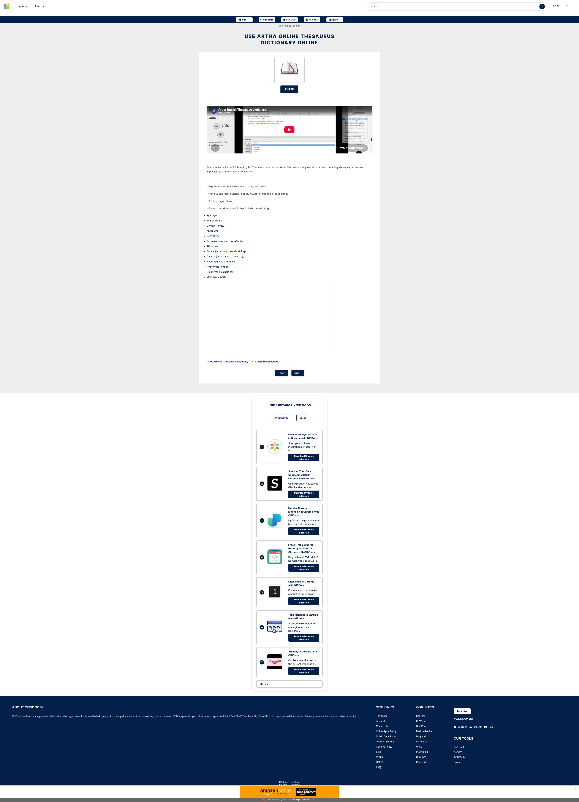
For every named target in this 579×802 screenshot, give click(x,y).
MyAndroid (422, 752)
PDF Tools (459, 757)
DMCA (379, 762)
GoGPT (458, 752)
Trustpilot (462, 711)
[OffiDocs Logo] (7, 6)
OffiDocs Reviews (283, 783)
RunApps (421, 757)
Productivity (281, 418)
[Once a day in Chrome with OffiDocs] (275, 598)
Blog (378, 752)
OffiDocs (420, 716)
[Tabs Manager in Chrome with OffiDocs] (275, 633)
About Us (381, 721)
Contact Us (382, 726)
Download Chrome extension (304, 457)
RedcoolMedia (424, 731)
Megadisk (421, 736)
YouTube (462, 727)
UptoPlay (421, 726)
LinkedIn (477, 727)
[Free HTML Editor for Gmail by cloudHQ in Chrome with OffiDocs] (275, 563)
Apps (21, 6)
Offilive (457, 762)
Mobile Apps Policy (386, 736)
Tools (38, 6)
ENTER (289, 89)
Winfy (419, 746)
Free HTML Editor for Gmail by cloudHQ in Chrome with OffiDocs (301, 548)
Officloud (421, 762)
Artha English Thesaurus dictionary (227, 361)
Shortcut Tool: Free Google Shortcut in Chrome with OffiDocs (301, 475)
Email (491, 727)
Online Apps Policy (386, 731)
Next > (297, 373)
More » (264, 683)
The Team (381, 716)
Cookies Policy (384, 746)
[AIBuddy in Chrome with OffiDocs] (275, 668)
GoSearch (459, 747)
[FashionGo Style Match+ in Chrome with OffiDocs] (275, 453)
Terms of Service (385, 741)
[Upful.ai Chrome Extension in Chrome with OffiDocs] (275, 526)
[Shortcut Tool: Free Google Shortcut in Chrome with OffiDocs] (275, 489)
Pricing (380, 757)
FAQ (378, 767)
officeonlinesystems (267, 361)
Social (303, 418)
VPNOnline (422, 741)
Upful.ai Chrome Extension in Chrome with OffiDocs (303, 512)
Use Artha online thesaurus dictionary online (290, 39)
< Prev (281, 373)
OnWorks (421, 721)
